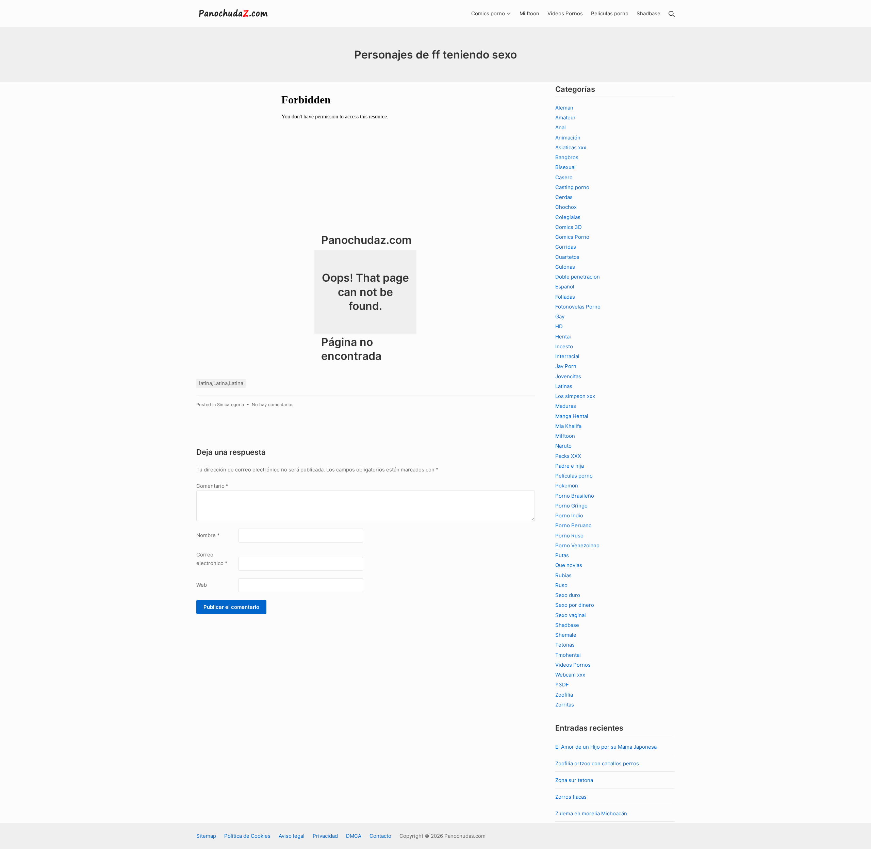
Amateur (565, 117)
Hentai (563, 336)
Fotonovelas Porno (578, 306)
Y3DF (562, 684)
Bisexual (565, 167)
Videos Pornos (573, 665)
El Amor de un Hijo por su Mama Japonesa (606, 747)
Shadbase (567, 625)
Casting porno (572, 187)
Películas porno (574, 475)
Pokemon (566, 485)
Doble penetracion (577, 276)
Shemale (565, 635)
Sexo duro (567, 595)
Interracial (567, 356)
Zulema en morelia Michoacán (591, 813)
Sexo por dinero (574, 605)
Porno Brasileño (574, 496)
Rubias (563, 575)
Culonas (565, 267)
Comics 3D (568, 227)
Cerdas (564, 197)
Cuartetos (567, 257)
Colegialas (567, 217)
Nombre (208, 535)
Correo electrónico (212, 559)
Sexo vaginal (570, 615)
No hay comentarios (273, 404)
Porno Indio (569, 515)
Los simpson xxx (575, 396)
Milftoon (565, 436)
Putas (562, 555)
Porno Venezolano (577, 545)
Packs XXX (568, 456)
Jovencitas (568, 376)
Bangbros (566, 157)
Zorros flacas (571, 797)
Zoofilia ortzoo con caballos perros (597, 763)
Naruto (563, 446)
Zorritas (564, 704)
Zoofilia (564, 695)
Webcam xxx (570, 674)
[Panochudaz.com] (233, 13)
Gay (559, 316)
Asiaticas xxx (570, 147)
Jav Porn (565, 366)
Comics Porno (572, 237)
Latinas (563, 386)
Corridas (565, 247)
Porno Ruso (569, 535)
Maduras (565, 406)
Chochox (566, 207)
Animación (567, 137)
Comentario (212, 486)
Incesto (564, 346)
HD (559, 326)
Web (201, 585)
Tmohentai (568, 655)
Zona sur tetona (574, 780)
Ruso (561, 585)
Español (564, 286)
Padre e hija (569, 466)
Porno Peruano (573, 525)
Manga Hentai (571, 416)
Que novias (568, 565)
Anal (560, 127)
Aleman (564, 107)
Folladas (565, 297)
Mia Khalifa (568, 426)
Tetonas (565, 645)
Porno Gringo (571, 505)
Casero (564, 177)
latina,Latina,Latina (221, 383)
